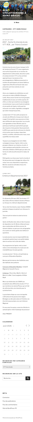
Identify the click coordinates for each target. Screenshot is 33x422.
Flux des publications (9, 401)
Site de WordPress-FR (10, 408)
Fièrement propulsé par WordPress (12, 417)
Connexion (6, 397)
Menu (17, 22)
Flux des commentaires (10, 404)
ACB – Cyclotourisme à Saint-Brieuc (14, 13)
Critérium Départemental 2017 (15, 176)
